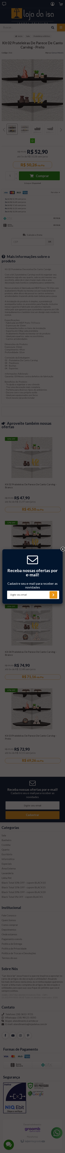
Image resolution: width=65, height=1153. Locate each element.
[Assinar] (53, 595)
